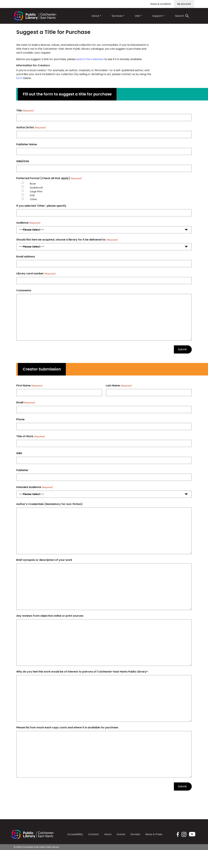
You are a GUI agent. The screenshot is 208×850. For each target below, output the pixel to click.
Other (33, 199)
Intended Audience (34, 487)
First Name (29, 385)
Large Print (36, 191)
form (19, 78)
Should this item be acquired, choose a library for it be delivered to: (67, 239)
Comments (23, 290)
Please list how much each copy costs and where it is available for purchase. (67, 727)
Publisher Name (26, 144)
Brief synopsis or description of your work (44, 560)
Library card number (36, 273)
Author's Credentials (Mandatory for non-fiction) (49, 504)
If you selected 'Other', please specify (41, 206)
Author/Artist (31, 127)
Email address (25, 256)
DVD (32, 195)
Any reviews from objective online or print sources (49, 616)
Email (25, 402)
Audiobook (36, 187)
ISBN (19, 453)
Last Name (119, 385)
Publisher (22, 470)
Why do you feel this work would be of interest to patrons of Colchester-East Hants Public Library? (82, 671)
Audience (28, 223)
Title (25, 110)
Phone (20, 419)
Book (33, 183)
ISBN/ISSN (22, 161)
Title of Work (30, 436)
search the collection (90, 59)
